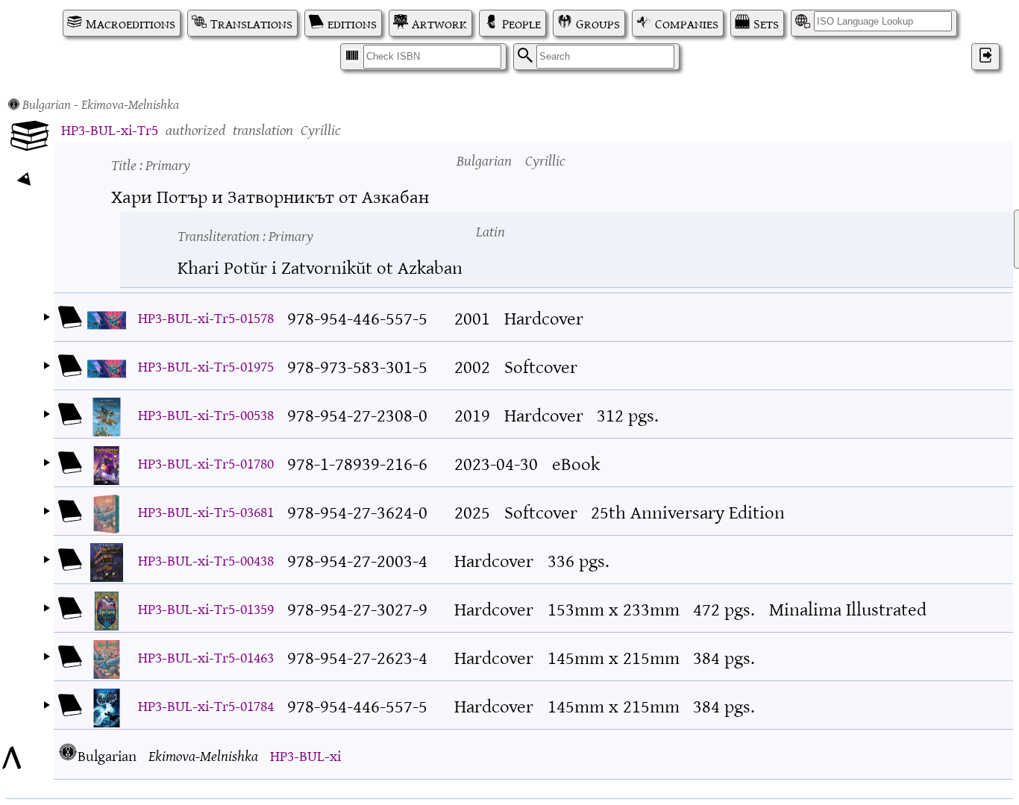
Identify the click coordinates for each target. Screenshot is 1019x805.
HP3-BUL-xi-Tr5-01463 (206, 656)
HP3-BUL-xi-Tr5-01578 (206, 317)
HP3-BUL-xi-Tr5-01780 (206, 462)
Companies (686, 23)
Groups (598, 23)
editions (352, 23)
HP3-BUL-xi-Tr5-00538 (206, 414)
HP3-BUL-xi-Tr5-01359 (206, 608)
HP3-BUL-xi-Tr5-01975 (206, 365)
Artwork (439, 23)
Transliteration (245, 235)
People (521, 23)
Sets (766, 23)
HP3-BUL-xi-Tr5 (109, 129)
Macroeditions (130, 23)
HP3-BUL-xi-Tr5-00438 (206, 559)
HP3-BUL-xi (305, 755)
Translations (251, 23)
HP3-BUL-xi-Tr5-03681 (206, 511)
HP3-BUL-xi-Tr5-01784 (206, 705)
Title (150, 164)
